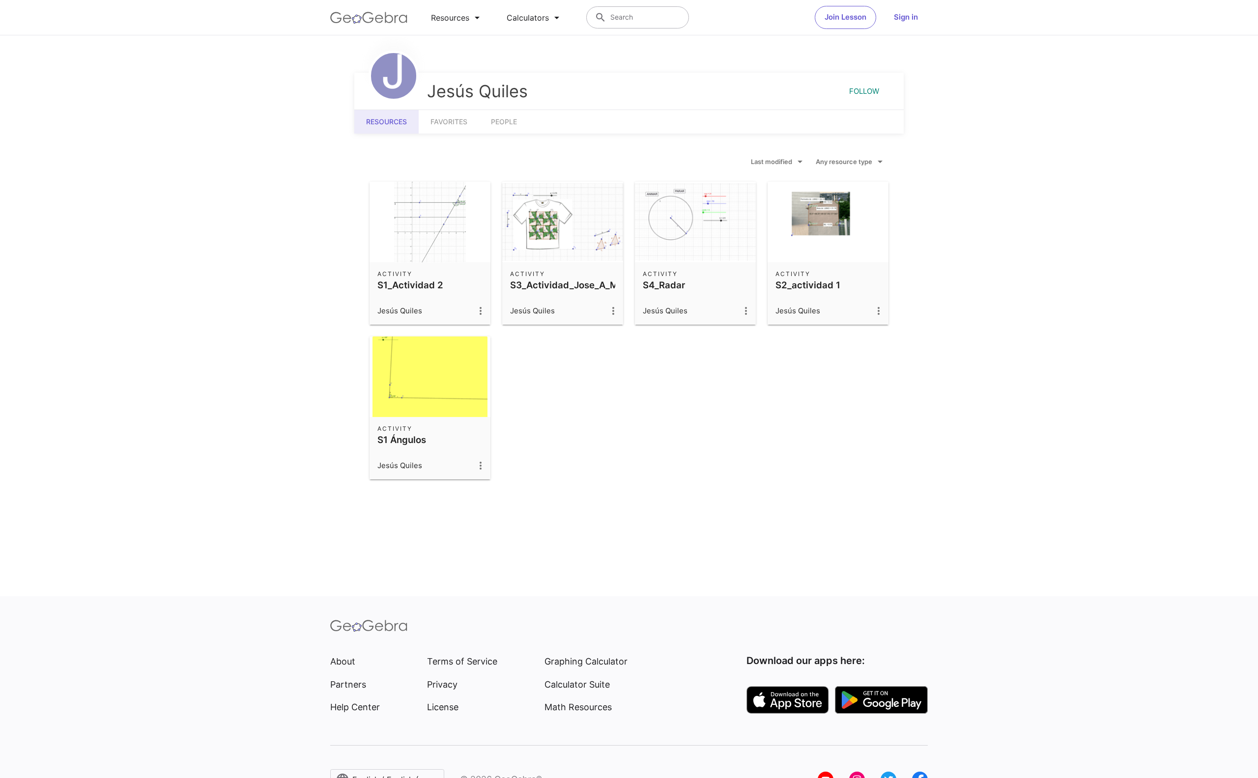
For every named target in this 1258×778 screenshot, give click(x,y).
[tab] (457, 18)
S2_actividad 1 (807, 284)
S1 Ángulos (401, 439)
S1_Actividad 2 (410, 284)
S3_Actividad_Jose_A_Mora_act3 (583, 284)
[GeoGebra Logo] (368, 18)
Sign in (906, 17)
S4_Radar (664, 284)
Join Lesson (845, 17)
